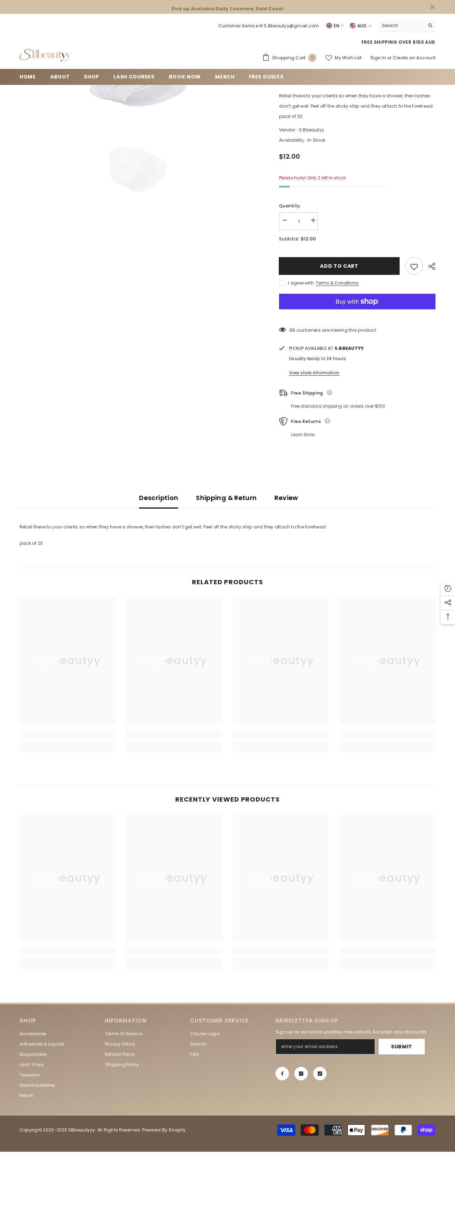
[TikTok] (320, 1073)
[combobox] (401, 25)
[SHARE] (429, 266)
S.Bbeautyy (311, 130)
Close (432, 7)
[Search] (407, 25)
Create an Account (414, 58)
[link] (68, 734)
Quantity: (290, 206)
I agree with (301, 283)
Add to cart (339, 266)
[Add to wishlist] (414, 266)
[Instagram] (301, 1073)
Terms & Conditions (337, 283)
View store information (314, 373)
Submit (401, 1046)
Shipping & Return (226, 497)
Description (158, 497)
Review (286, 497)
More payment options (357, 314)
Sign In (378, 58)
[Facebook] (282, 1073)
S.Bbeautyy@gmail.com (291, 26)
